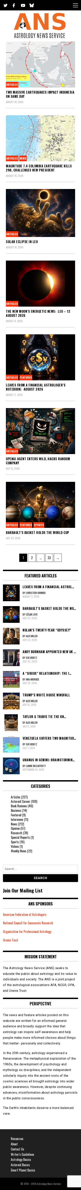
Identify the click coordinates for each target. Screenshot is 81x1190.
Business (16, 810)
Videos (15, 846)
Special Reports (20, 837)
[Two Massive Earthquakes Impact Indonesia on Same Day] (40, 64)
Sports (39, 525)
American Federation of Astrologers (24, 914)
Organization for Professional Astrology (27, 931)
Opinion (15, 828)
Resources (17, 1138)
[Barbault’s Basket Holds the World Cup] (40, 505)
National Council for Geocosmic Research (28, 923)
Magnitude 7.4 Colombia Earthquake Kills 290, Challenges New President (39, 168)
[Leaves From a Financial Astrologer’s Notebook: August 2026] (40, 357)
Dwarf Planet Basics (23, 1170)
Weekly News (18, 851)
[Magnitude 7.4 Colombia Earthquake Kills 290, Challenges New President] (40, 138)
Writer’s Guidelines (22, 1154)
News (23, 158)
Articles (12, 84)
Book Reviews (19, 806)
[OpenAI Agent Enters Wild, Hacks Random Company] (40, 431)
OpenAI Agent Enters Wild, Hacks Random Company (38, 460)
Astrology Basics (21, 1159)
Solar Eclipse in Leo (22, 241)
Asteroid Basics (20, 1164)
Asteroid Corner (20, 801)
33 (50, 557)
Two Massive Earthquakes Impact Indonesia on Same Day (40, 94)
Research (16, 833)
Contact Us (17, 1149)
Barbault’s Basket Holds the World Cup (37, 532)
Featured (26, 377)
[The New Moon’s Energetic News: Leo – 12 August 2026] (40, 284)
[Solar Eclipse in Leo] (40, 213)
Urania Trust (10, 940)
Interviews (17, 819)
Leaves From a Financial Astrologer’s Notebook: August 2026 (35, 387)
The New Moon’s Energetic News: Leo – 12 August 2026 (38, 313)
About (14, 1144)
